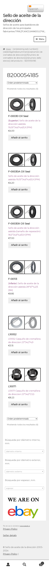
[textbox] (24, 451)
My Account (8, 564)
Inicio (8, 49)
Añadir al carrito (19, 137)
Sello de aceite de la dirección (22, 18)
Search (24, 564)
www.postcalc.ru (25, 526)
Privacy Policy (10, 529)
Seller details (9, 535)
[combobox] (24, 451)
